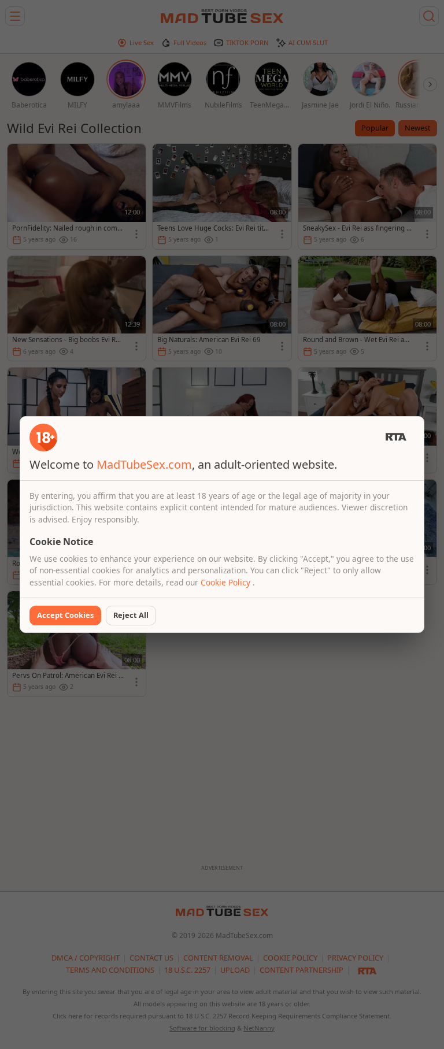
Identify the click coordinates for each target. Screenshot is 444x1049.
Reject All (131, 615)
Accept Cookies (65, 615)
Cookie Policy (227, 582)
